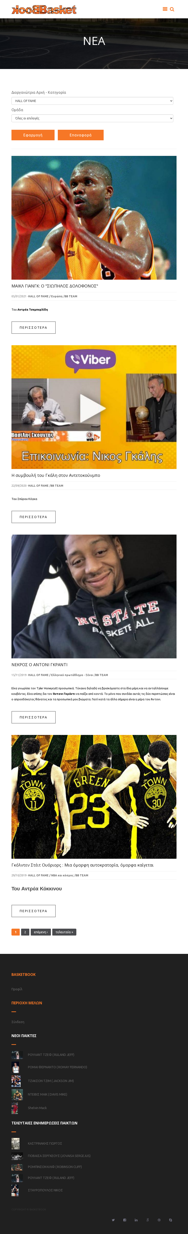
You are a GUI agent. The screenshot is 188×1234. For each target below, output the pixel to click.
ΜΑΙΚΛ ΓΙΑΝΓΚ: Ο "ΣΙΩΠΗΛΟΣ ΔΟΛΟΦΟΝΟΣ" (54, 286)
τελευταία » (64, 932)
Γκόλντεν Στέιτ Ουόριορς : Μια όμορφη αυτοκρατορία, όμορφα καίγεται (82, 865)
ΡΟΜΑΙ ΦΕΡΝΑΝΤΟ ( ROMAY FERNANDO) (57, 1067)
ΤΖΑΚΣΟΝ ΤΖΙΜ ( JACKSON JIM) (51, 1081)
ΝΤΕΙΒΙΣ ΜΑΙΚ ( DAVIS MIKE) (47, 1094)
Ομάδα (17, 110)
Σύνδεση (17, 1022)
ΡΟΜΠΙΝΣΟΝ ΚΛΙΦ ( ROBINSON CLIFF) (55, 1167)
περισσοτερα (33, 327)
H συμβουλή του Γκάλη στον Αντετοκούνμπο (55, 475)
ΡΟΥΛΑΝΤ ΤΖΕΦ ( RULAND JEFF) (51, 1055)
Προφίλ (16, 989)
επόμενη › (41, 932)
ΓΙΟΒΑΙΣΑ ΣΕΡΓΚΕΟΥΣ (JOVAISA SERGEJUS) (59, 1156)
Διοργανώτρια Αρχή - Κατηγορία (38, 92)
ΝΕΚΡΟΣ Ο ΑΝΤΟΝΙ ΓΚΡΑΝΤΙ (39, 664)
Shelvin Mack (37, 1108)
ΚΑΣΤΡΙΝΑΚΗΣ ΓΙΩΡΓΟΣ (45, 1143)
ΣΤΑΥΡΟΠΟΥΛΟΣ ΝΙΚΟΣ (45, 1190)
